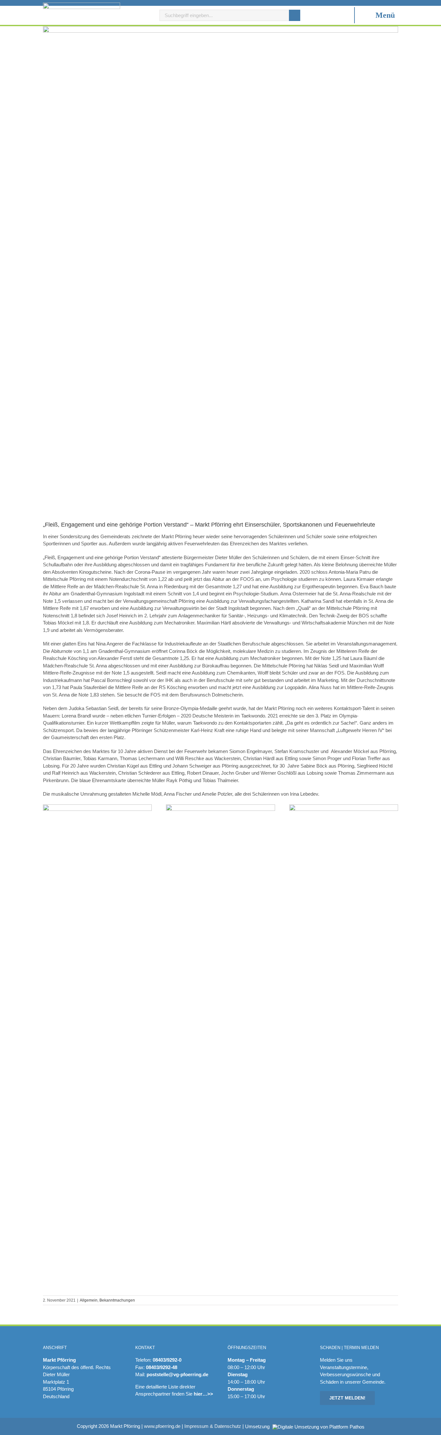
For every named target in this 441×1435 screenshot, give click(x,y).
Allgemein (88, 1300)
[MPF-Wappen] (81, 5)
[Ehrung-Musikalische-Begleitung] (343, 807)
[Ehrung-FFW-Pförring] (97, 807)
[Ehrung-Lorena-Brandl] (220, 807)
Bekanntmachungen (117, 1300)
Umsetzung (258, 1426)
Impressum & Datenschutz (212, 1426)
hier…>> (203, 1394)
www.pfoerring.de (162, 1426)
